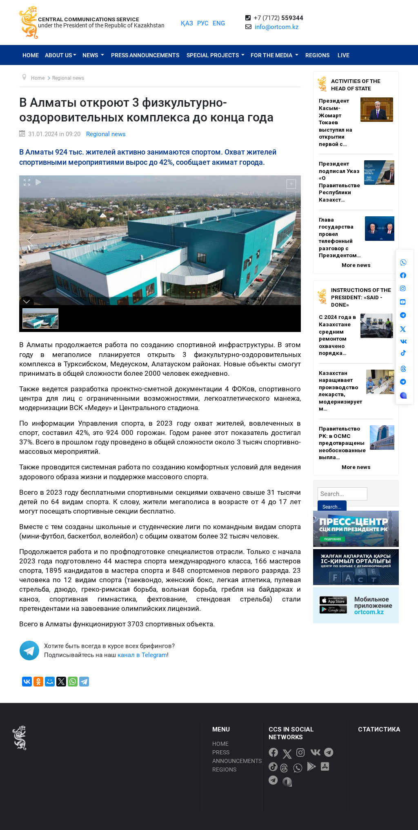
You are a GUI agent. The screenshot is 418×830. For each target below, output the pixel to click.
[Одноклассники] (38, 681)
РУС (203, 23)
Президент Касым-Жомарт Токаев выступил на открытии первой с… (335, 122)
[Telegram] (84, 681)
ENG (219, 23)
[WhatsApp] (73, 681)
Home (30, 55)
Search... (331, 507)
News (90, 55)
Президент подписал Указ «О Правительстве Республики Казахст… (339, 181)
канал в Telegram (142, 655)
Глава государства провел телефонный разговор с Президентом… (340, 237)
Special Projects (213, 55)
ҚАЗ (187, 23)
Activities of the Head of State (355, 85)
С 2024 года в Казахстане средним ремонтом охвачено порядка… (337, 335)
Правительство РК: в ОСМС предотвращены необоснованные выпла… (342, 442)
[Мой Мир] (50, 681)
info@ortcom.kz (276, 27)
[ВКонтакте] (27, 681)
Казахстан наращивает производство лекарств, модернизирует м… (340, 391)
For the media (272, 55)
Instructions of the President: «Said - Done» (361, 297)
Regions (317, 55)
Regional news (106, 134)
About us (58, 55)
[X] (61, 681)
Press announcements (145, 55)
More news (356, 265)
